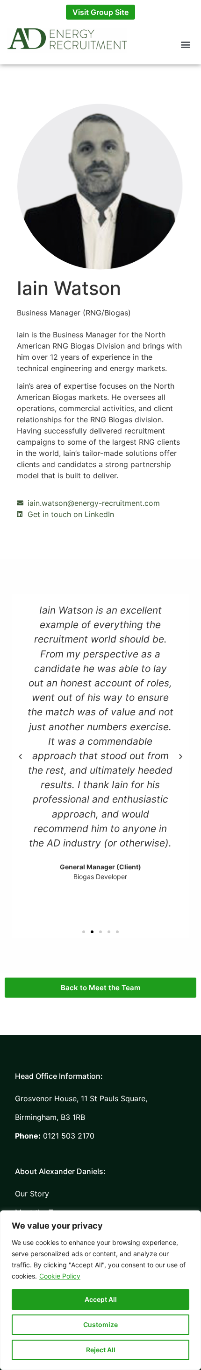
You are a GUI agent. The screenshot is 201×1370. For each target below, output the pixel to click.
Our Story (32, 1193)
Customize (100, 1324)
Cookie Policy (59, 1276)
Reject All (100, 1350)
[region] (100, 1290)
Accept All (101, 1299)
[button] (186, 44)
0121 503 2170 (54, 1135)
